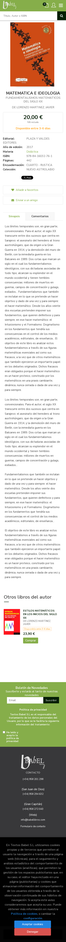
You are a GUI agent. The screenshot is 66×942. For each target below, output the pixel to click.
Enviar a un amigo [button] (26, 200)
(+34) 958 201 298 (33, 779)
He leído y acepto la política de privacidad (12, 737)
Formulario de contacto (33, 826)
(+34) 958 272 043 (33, 809)
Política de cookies (24, 914)
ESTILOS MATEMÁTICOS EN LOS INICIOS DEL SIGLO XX (40, 614)
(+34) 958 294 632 (33, 794)
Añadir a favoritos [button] (26, 190)
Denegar (32, 932)
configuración (32, 918)
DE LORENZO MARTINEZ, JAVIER (33, 107)
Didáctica (32, 151)
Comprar (30, 641)
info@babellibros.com (33, 819)
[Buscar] (61, 15)
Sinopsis (14, 216)
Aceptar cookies (32, 924)
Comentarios (40, 216)
